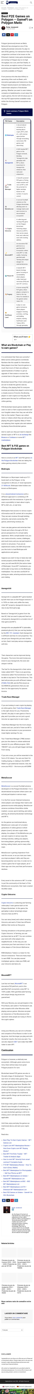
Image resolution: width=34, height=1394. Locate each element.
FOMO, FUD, (6, 683)
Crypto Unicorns (7, 903)
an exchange (24, 435)
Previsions (10, 8)
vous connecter (17, 1317)
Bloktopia (10, 135)
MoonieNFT (18, 983)
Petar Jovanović (12, 27)
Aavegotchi (9, 163)
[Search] (31, 2)
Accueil (3, 8)
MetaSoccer (5, 786)
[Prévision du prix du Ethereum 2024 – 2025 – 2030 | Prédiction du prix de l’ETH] (24, 1274)
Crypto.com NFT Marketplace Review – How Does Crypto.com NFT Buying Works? (17, 1148)
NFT (17, 458)
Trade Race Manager (23, 708)
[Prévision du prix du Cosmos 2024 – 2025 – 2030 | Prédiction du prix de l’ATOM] (9, 1249)
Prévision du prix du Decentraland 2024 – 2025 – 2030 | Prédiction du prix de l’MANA (24, 1264)
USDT (16, 1042)
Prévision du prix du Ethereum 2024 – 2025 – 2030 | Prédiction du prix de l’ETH (24, 1289)
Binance (4, 437)
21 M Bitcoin (5, 485)
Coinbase (12, 437)
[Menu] (2, 2)
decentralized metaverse (15, 494)
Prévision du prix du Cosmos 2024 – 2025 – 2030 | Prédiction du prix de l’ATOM (9, 1263)
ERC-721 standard (12, 633)
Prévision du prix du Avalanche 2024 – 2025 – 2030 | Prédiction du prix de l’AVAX (8, 1289)
